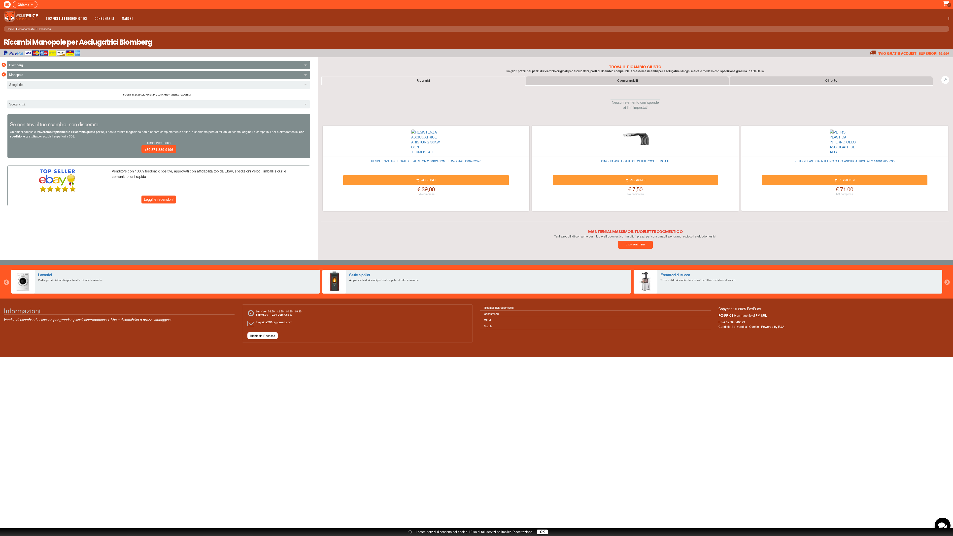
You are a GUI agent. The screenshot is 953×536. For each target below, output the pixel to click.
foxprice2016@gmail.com (274, 322)
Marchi (127, 19)
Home (10, 29)
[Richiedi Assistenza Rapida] (945, 80)
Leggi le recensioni (158, 199)
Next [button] (946, 281)
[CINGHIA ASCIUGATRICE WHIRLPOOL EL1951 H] (635, 143)
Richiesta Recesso (262, 336)
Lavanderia (44, 29)
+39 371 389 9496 (158, 149)
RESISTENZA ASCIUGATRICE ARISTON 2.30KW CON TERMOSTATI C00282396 (426, 161)
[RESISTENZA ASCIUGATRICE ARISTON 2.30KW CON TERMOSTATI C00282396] (426, 143)
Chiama (24, 4)
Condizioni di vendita (732, 326)
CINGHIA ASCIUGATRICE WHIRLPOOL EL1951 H (635, 161)
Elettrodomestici (25, 29)
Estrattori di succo (675, 274)
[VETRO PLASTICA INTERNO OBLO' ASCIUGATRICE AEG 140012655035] (844, 143)
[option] (165, 282)
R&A (781, 326)
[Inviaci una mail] (7, 4)
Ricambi (423, 80)
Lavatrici (45, 274)
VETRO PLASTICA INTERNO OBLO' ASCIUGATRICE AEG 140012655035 (844, 161)
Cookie (754, 326)
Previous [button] (6, 281)
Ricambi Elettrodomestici (66, 19)
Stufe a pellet (359, 274)
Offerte (831, 80)
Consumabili (104, 19)
